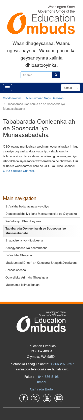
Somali (68, 88)
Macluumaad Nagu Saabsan (44, 98)
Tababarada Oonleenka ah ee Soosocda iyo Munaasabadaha (35, 230)
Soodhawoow (12, 98)
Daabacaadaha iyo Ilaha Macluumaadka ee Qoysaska (41, 213)
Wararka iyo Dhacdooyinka (23, 221)
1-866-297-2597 (62, 363)
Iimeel (41, 381)
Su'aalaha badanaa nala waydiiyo (27, 206)
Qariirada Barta (41, 389)
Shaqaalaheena (15, 270)
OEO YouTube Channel (18, 170)
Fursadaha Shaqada (18, 255)
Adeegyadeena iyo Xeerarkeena (26, 248)
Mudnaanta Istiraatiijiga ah (22, 284)
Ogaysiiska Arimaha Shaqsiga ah (27, 277)
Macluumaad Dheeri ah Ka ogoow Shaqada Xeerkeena (41, 262)
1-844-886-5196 (47, 376)
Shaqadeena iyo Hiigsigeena (24, 240)
